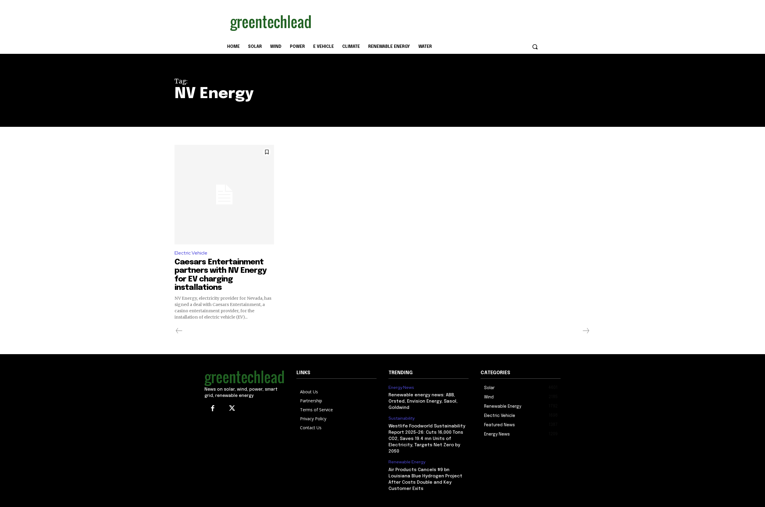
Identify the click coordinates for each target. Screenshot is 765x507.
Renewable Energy (406, 462)
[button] (535, 46)
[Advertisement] (427, 21)
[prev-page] (179, 330)
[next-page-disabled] (585, 330)
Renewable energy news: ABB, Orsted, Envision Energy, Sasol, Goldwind (423, 401)
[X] (232, 409)
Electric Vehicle (191, 253)
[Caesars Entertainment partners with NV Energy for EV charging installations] (224, 194)
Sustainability (401, 418)
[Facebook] (212, 409)
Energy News (401, 387)
